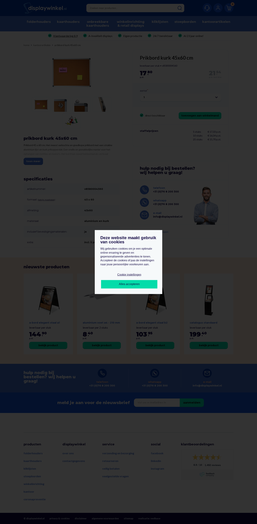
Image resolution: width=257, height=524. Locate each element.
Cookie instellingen (129, 274)
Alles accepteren (129, 284)
